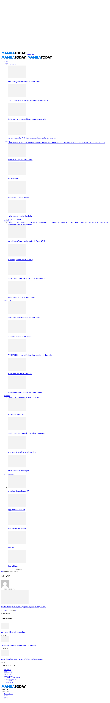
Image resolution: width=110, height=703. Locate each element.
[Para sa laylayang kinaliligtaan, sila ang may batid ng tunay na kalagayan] (17, 78)
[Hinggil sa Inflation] (17, 562)
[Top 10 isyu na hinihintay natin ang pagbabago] (5, 628)
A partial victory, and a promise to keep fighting (20, 216)
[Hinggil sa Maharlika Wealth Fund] (17, 506)
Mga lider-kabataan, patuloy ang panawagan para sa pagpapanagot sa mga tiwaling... (23, 607)
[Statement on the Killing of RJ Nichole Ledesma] (17, 156)
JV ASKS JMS (33, 143)
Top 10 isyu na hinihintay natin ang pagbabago (13, 632)
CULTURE (7, 221)
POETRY (15, 224)
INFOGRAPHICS (9, 474)
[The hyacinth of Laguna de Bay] (17, 410)
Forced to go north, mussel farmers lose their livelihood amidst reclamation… (27, 433)
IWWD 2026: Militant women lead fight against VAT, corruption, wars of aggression (30, 355)
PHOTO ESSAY (28, 397)
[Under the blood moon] (17, 175)
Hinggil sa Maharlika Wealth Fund (16, 509)
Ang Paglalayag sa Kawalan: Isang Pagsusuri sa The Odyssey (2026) (26, 241)
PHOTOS (7, 396)
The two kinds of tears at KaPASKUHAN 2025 (20, 373)
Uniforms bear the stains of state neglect (18, 470)
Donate (6, 698)
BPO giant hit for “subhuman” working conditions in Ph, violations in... (19, 645)
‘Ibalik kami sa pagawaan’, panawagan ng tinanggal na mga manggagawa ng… (28, 100)
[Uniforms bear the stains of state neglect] (17, 467)
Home (2, 571)
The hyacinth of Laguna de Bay (16, 414)
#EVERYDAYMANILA (16, 397)
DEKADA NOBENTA (22, 143)
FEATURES (7, 300)
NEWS (6, 63)
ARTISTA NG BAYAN (46, 222)
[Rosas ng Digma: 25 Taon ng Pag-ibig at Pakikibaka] (17, 293)
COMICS (56, 222)
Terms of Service (8, 694)
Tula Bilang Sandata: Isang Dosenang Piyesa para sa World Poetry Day (26, 278)
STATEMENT (101, 143)
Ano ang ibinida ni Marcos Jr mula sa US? (18, 491)
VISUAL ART (28, 224)
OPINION (7, 141)
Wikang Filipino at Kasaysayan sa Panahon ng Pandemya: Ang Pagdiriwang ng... (22, 659)
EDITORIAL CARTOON (62, 143)
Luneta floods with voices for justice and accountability (22, 452)
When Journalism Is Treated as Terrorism (18, 197)
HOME (6, 61)
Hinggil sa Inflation (13, 566)
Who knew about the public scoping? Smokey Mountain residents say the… (27, 119)
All (8, 64)
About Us (6, 695)
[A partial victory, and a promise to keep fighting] (17, 212)
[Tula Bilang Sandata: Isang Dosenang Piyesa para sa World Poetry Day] (17, 274)
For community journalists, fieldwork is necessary (20, 259)
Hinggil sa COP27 (12, 547)
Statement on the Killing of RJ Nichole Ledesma (20, 159)
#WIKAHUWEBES (34, 222)
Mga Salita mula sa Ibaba (14, 219)
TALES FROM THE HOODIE (67, 222)
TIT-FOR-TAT (13, 64)
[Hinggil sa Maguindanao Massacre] (17, 525)
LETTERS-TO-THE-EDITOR (78, 143)
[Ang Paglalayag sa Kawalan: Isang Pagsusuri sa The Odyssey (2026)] (17, 237)
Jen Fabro (3, 610)
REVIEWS (21, 224)
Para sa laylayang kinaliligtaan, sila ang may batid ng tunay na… (24, 81)
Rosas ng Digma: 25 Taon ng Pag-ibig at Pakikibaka (21, 297)
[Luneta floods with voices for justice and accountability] (17, 448)
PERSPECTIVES (92, 143)
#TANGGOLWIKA (14, 222)
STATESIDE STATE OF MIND (46, 143)
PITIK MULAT (37, 397)
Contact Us (7, 697)
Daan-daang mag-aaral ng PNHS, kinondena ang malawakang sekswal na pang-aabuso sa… (32, 138)
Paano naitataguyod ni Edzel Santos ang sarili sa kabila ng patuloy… (25, 392)
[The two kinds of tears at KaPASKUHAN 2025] (17, 370)
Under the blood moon (13, 178)
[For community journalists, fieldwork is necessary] (17, 256)
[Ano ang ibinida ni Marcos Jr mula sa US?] (17, 487)
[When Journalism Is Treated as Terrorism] (17, 193)
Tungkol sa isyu (24, 222)
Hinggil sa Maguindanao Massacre (17, 528)
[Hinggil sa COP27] (17, 543)
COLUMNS (12, 143)
